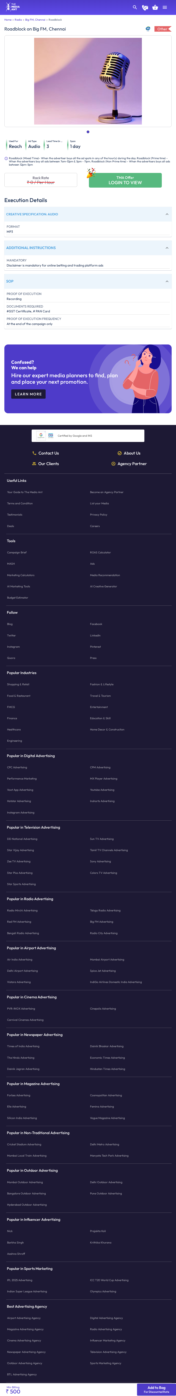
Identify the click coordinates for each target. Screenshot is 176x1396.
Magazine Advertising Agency (25, 1329)
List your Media (99, 503)
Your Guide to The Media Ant (24, 492)
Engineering (14, 740)
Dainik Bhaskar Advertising (107, 1046)
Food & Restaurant (18, 695)
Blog (10, 624)
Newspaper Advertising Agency (26, 1351)
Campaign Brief (17, 552)
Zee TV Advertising (18, 861)
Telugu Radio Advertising (105, 910)
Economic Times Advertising (107, 1057)
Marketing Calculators (20, 575)
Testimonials (14, 514)
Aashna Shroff (16, 1253)
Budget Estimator (17, 597)
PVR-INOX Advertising (21, 1008)
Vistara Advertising (19, 982)
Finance (12, 718)
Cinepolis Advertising (103, 1008)
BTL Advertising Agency (22, 1374)
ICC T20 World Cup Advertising (109, 1280)
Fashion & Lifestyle (101, 684)
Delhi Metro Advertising (104, 1144)
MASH (11, 563)
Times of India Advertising (23, 1046)
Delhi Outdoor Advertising (106, 1182)
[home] (11, 10)
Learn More (28, 394)
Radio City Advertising (104, 933)
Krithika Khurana (100, 1242)
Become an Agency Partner (107, 492)
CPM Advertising (100, 767)
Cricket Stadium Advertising (24, 1144)
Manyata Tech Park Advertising (109, 1155)
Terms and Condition (20, 503)
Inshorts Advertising (102, 801)
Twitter (11, 635)
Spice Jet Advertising (103, 970)
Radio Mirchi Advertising (22, 910)
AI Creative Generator (103, 586)
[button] (88, 214)
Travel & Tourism (100, 695)
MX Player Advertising (103, 778)
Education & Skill (100, 718)
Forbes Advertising (18, 1095)
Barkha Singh (15, 1242)
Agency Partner (132, 463)
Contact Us (48, 453)
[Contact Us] (145, 8)
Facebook (96, 624)
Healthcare (14, 729)
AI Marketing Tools (18, 586)
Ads (92, 563)
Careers (95, 525)
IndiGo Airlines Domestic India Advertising (116, 982)
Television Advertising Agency (108, 1351)
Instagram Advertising (20, 812)
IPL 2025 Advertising (19, 1280)
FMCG (11, 706)
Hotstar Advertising (19, 801)
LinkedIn (95, 635)
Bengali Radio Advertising (23, 933)
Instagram (13, 646)
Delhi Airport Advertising (22, 970)
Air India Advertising (19, 959)
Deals (10, 525)
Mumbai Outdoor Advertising (25, 1182)
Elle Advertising (16, 1106)
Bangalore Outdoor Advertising (26, 1193)
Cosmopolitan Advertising (106, 1095)
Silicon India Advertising (22, 1117)
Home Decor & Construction (107, 729)
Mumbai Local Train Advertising (27, 1155)
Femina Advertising (102, 1106)
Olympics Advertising (103, 1291)
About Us (132, 453)
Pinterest (95, 646)
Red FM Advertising (19, 921)
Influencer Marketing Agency (107, 1340)
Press (93, 658)
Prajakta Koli (98, 1231)
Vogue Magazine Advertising (107, 1117)
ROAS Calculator (100, 552)
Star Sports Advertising (21, 883)
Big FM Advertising (101, 921)
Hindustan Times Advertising (107, 1069)
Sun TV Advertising (102, 839)
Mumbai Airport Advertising (107, 959)
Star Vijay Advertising (20, 850)
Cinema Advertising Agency (24, 1340)
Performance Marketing (22, 778)
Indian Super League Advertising (27, 1291)
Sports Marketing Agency (105, 1363)
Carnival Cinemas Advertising (25, 1019)
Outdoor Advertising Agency (24, 1363)
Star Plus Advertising (20, 872)
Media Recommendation (105, 575)
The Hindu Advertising (20, 1057)
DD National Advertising (22, 839)
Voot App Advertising (20, 789)
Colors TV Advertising (103, 872)
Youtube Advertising (102, 789)
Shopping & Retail (18, 684)
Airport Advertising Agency (24, 1318)
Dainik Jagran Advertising (23, 1069)
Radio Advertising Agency (106, 1329)
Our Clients (48, 463)
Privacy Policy (98, 514)
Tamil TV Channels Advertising (109, 850)
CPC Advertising (17, 767)
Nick (10, 1231)
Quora (11, 658)
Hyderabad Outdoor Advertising (27, 1204)
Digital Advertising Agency (106, 1318)
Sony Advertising (100, 861)
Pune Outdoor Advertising (106, 1193)
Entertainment (99, 706)
